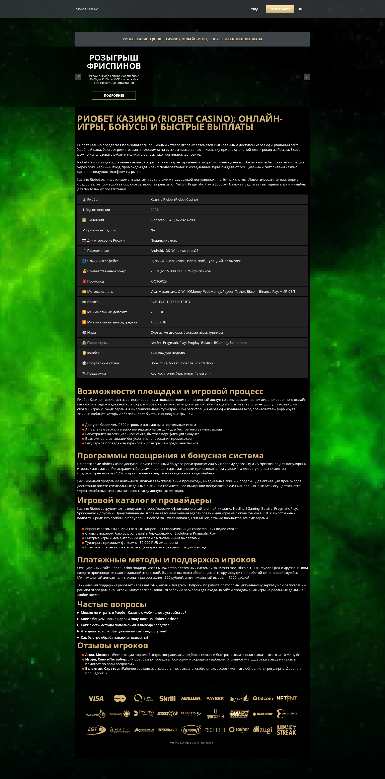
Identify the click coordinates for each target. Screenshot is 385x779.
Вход (254, 9)
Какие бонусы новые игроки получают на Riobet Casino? (129, 618)
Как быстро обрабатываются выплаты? (114, 637)
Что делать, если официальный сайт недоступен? (124, 631)
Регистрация (280, 9)
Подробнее (114, 93)
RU (300, 9)
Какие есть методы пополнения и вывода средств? (125, 625)
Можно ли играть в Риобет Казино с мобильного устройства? (133, 612)
